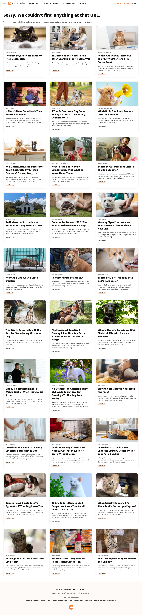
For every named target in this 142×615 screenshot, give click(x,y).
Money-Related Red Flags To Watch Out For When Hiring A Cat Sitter (24, 392)
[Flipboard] (121, 3)
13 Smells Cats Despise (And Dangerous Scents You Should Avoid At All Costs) (68, 506)
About (59, 589)
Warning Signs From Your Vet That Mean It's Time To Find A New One (114, 225)
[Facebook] (115, 3)
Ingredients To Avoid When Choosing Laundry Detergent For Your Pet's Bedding (116, 450)
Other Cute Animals (51, 3)
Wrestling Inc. (111, 601)
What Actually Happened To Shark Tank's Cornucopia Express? (117, 504)
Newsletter (133, 3)
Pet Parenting (69, 3)
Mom (70, 601)
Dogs (31, 3)
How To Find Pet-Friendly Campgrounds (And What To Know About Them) (67, 170)
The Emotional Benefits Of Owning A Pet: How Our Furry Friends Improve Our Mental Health (68, 334)
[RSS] (124, 3)
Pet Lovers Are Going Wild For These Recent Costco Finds (68, 560)
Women (103, 601)
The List (96, 601)
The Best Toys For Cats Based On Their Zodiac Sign (24, 57)
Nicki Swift (88, 601)
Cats (38, 3)
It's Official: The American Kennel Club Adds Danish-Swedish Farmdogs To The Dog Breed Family (70, 393)
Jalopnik (36, 601)
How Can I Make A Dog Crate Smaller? (22, 279)
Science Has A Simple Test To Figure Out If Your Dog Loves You (24, 504)
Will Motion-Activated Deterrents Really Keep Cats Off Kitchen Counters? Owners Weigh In (25, 170)
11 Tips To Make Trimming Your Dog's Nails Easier (115, 279)
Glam (48, 601)
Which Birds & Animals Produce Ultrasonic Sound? (115, 113)
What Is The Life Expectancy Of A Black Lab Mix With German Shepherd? (116, 333)
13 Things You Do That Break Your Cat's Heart (25, 560)
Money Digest (78, 601)
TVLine (43, 601)
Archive (67, 589)
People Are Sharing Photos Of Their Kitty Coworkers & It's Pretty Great (114, 59)
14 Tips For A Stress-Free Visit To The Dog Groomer (116, 168)
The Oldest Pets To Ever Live (68, 277)
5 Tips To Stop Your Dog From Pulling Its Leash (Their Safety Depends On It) (68, 114)
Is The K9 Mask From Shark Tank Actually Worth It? (24, 113)
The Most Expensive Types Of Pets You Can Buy (117, 560)
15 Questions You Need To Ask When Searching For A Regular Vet (71, 57)
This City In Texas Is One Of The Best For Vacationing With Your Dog (23, 333)
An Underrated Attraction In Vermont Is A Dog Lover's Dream (24, 224)
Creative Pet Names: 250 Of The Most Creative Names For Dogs (69, 224)
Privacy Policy (79, 589)
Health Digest (62, 601)
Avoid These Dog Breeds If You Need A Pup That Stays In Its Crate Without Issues (69, 450)
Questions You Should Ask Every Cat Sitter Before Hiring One (24, 449)
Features (82, 3)
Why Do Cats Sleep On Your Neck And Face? (116, 390)
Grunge (54, 601)
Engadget (29, 601)
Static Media (61, 593)
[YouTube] (118, 3)
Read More (9, 70)
